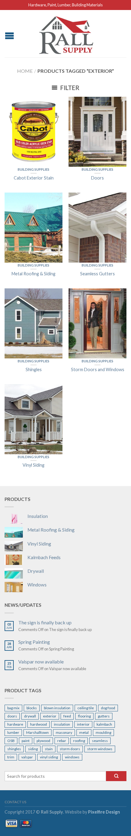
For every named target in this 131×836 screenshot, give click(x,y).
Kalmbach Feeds (44, 557)
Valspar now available (41, 661)
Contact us (15, 802)
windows (72, 757)
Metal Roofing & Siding (51, 529)
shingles (14, 749)
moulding (103, 732)
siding (33, 749)
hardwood (38, 724)
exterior (49, 716)
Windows (37, 584)
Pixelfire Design (104, 811)
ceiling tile (85, 708)
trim (10, 757)
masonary (64, 732)
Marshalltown (37, 732)
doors (12, 716)
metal (84, 732)
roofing (79, 740)
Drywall (35, 571)
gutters (104, 716)
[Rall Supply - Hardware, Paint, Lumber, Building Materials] (66, 33)
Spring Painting (34, 642)
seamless (100, 740)
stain (49, 749)
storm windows (99, 749)
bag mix (13, 708)
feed (67, 716)
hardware (15, 724)
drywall (30, 716)
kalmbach (104, 724)
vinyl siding (49, 757)
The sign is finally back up (45, 622)
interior (83, 724)
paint (26, 740)
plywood (43, 740)
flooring (84, 716)
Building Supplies (33, 169)
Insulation (37, 516)
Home (25, 71)
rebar (61, 740)
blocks (32, 708)
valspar (27, 757)
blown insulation (57, 708)
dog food (108, 708)
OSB (11, 740)
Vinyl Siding (39, 543)
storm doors (70, 749)
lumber (13, 732)
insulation (62, 724)
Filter (69, 87)
